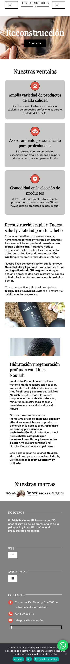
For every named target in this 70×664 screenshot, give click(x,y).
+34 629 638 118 (24, 613)
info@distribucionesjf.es (29, 620)
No (28, 659)
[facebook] (11, 627)
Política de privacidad (46, 659)
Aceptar (18, 659)
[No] (66, 653)
